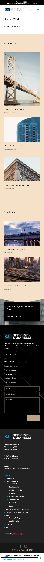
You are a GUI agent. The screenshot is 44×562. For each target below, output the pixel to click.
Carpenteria (14, 500)
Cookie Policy (14, 521)
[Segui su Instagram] (14, 354)
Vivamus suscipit (10, 370)
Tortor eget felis (10, 374)
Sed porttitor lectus (11, 366)
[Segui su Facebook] (6, 354)
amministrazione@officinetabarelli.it (17, 468)
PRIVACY (9, 515)
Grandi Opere (14, 503)
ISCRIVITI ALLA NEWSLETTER (17, 512)
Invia (33, 418)
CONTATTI (10, 524)
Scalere (12, 493)
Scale (11, 506)
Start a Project (13, 27)
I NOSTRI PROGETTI (13, 481)
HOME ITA (10, 478)
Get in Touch (14, 317)
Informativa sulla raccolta (13, 559)
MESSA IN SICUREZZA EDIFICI (17, 509)
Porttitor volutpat (10, 378)
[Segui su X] (10, 354)
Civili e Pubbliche (15, 490)
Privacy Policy (14, 518)
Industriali (13, 484)
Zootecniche (14, 487)
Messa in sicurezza (16, 496)
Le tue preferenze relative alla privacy (24, 556)
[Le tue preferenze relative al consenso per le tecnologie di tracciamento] (40, 558)
